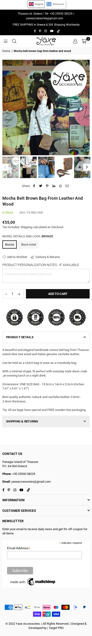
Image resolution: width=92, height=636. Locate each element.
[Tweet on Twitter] (40, 186)
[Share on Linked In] (54, 186)
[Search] (14, 41)
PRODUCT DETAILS (19, 337)
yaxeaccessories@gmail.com (44, 18)
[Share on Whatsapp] (60, 186)
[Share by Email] (67, 186)
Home (6, 51)
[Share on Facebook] (34, 186)
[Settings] (75, 41)
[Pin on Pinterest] (47, 186)
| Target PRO (55, 628)
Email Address (18, 548)
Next (86, 107)
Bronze (9, 244)
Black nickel (28, 244)
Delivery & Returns (47, 257)
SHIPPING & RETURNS (22, 421)
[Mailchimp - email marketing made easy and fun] (33, 585)
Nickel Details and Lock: (27, 236)
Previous (5, 107)
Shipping (26, 227)
